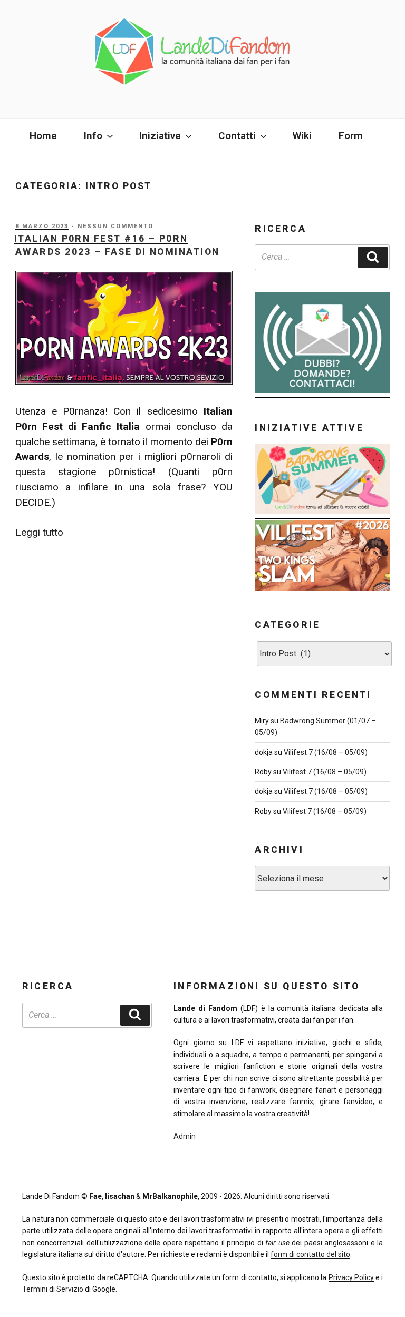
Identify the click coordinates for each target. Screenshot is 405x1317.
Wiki (302, 136)
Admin (184, 1136)
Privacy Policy (351, 1277)
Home (43, 136)
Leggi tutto (39, 532)
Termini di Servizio (52, 1289)
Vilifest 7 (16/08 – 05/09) (326, 752)
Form (351, 136)
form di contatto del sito (310, 1254)
